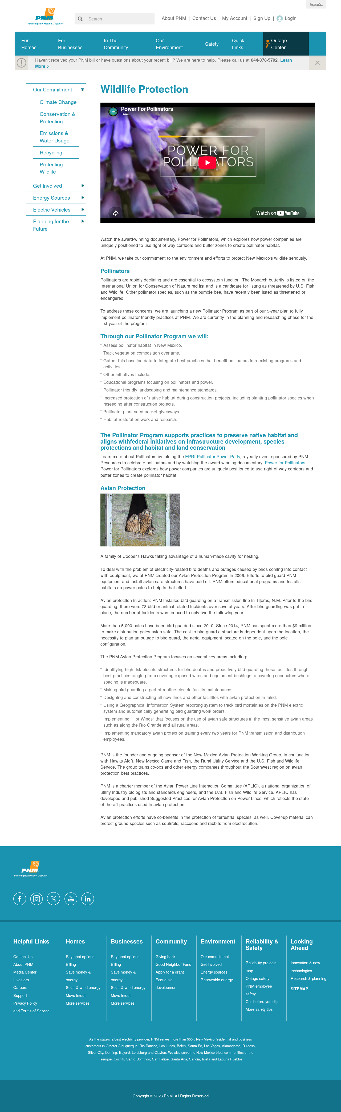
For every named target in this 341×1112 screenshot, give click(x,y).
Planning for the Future (51, 225)
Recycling (51, 152)
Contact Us (23, 956)
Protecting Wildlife (51, 168)
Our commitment (215, 956)
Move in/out (76, 995)
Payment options (80, 956)
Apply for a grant (170, 972)
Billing (71, 964)
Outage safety (257, 978)
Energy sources (214, 972)
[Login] (280, 18)
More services (78, 1003)
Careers (20, 987)
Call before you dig (262, 1001)
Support (20, 995)
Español (316, 4)
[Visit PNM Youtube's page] (72, 898)
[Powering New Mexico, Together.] (45, 15)
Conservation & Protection (57, 117)
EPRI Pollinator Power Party (212, 456)
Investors (21, 979)
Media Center (24, 972)
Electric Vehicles (52, 209)
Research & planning (308, 978)
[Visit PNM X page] (55, 898)
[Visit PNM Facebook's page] (21, 898)
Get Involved (47, 185)
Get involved (211, 964)
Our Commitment (52, 89)
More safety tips (259, 1009)
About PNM (23, 964)
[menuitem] (33, 44)
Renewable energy (217, 979)
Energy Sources (51, 197)
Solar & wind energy (83, 987)
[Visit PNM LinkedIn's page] (89, 898)
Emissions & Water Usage (55, 136)
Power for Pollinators (285, 462)
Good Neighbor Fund (173, 964)
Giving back (165, 956)
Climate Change (58, 102)
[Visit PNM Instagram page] (38, 898)
